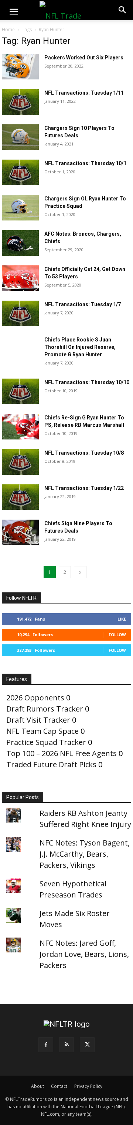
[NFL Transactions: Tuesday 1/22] (20, 497)
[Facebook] (45, 1044)
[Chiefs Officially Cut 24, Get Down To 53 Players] (20, 278)
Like (121, 619)
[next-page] (80, 572)
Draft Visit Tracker (38, 720)
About (37, 1086)
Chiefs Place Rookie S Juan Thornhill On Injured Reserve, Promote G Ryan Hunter (80, 347)
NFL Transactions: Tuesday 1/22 (84, 488)
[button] (13, 12)
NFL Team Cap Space (42, 731)
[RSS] (66, 1044)
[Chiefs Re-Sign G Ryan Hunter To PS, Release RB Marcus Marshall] (20, 426)
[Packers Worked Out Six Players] (20, 66)
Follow (117, 634)
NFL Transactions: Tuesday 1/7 (82, 304)
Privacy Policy (88, 1086)
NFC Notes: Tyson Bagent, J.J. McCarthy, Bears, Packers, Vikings (85, 854)
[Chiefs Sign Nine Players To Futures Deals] (20, 532)
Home (8, 29)
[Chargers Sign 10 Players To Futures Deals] (20, 137)
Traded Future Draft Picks (51, 764)
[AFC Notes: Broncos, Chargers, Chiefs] (20, 243)
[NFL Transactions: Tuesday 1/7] (20, 313)
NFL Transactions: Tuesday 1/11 (84, 93)
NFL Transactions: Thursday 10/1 (85, 163)
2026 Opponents (35, 698)
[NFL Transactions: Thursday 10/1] (20, 172)
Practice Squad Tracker (46, 742)
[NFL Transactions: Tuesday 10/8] (20, 462)
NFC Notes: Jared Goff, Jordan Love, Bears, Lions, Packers (84, 954)
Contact (59, 1086)
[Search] (122, 10)
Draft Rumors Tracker (44, 709)
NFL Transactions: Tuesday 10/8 (84, 453)
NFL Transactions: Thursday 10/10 (86, 382)
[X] (87, 1044)
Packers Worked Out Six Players (83, 57)
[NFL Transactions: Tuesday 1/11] (20, 102)
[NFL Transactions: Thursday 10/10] (20, 391)
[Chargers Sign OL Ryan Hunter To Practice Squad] (20, 207)
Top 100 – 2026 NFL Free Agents (61, 753)
